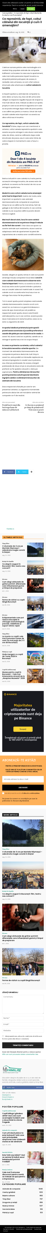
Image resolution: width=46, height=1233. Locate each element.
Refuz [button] (15, 9)
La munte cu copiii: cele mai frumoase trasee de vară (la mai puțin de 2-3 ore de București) (13, 639)
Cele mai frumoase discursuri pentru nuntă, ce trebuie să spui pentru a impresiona (13, 1175)
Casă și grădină (7, 13)
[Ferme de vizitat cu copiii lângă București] (35, 603)
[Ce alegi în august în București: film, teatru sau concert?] (35, 568)
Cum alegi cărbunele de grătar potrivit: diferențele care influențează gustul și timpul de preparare (13, 585)
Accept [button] (30, 9)
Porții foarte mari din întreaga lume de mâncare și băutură (11, 407)
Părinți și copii (7, 651)
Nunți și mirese (7, 1169)
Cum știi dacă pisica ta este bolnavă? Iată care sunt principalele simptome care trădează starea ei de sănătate (13, 1137)
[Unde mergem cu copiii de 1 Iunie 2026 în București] (35, 658)
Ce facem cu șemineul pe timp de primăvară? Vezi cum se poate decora (34, 408)
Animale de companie (9, 1130)
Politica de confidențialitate (31, 793)
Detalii (22, 9)
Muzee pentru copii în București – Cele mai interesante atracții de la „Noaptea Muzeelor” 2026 (13, 675)
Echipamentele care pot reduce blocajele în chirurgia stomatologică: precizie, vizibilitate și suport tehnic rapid (13, 621)
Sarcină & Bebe (7, 1152)
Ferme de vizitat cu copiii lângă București (13, 601)
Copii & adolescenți (9, 669)
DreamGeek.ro (8, 1097)
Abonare (23, 787)
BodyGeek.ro (7, 1099)
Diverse (4, 579)
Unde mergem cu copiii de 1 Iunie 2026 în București (12, 656)
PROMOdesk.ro (8, 1089)
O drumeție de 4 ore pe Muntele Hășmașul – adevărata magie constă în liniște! (13, 549)
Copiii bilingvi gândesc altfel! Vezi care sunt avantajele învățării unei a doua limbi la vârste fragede (13, 1117)
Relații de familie (8, 561)
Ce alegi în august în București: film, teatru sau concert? (13, 566)
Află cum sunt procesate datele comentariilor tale (20, 1054)
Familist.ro (10, 529)
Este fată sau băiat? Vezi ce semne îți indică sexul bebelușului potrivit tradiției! (13, 1158)
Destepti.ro (6, 1095)
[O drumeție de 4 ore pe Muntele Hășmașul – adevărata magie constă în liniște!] (35, 550)
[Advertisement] (23, 440)
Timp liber (5, 543)
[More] (31, 472)
